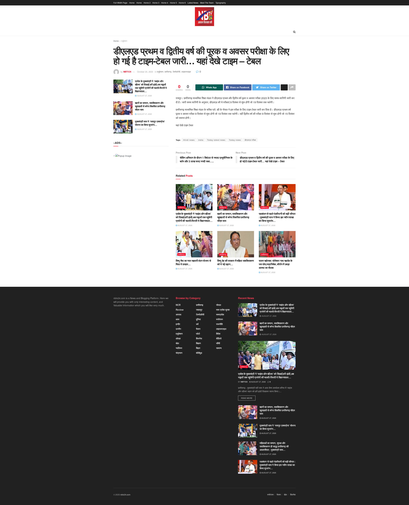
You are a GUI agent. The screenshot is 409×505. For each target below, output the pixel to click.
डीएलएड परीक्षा (250, 140)
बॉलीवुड (199, 352)
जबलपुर (199, 309)
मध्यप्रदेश (220, 314)
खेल (177, 343)
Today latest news (216, 140)
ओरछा (178, 338)
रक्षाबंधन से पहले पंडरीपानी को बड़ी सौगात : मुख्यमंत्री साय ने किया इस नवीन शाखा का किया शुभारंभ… (277, 217)
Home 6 (182, 2)
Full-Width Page (120, 2)
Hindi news (189, 140)
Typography (221, 2)
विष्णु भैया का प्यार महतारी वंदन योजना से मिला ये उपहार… (193, 262)
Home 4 (164, 2)
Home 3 (155, 2)
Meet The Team (207, 2)
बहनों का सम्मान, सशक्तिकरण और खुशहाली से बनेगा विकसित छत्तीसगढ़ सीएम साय (233, 217)
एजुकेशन (124, 40)
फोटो (198, 333)
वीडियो (218, 338)
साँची (218, 343)
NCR (178, 304)
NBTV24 (127, 71)
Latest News (193, 2)
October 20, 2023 (145, 71)
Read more (246, 398)
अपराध (178, 314)
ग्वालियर (179, 348)
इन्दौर (178, 324)
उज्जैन (178, 328)
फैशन (198, 328)
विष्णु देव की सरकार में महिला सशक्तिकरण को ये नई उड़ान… (235, 262)
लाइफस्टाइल (186, 71)
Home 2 (147, 2)
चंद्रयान (179, 352)
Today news (235, 140)
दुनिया (198, 319)
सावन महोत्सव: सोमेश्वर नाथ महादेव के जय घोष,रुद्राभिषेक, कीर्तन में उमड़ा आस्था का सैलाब (275, 264)
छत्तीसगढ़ (168, 71)
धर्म (197, 324)
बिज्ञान (198, 343)
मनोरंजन (219, 319)
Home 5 (173, 2)
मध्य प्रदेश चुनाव (223, 309)
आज (177, 319)
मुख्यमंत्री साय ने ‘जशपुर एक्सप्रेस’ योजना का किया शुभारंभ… (150, 123)
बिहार (198, 348)
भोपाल (218, 304)
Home (132, 2)
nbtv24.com (125, 494)
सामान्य (219, 348)
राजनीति (219, 324)
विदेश (218, 333)
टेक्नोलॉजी (176, 71)
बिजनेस (199, 338)
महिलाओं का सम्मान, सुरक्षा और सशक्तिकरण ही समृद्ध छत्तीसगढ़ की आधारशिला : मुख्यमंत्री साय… (274, 446)
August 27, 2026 (184, 225)
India (200, 140)
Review (180, 309)
